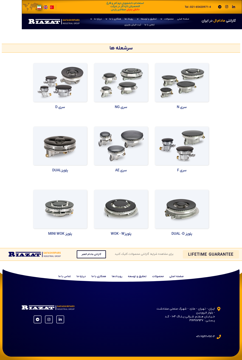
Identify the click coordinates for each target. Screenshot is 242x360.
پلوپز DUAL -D (181, 234)
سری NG (121, 107)
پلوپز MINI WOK (60, 234)
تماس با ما (149, 24)
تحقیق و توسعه (149, 19)
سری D (60, 107)
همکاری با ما (115, 19)
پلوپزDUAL (60, 170)
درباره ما (98, 19)
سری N (182, 107)
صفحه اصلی (183, 19)
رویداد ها (129, 19)
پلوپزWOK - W (121, 234)
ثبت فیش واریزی (132, 24)
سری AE (121, 170)
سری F (182, 170)
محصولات (169, 19)
